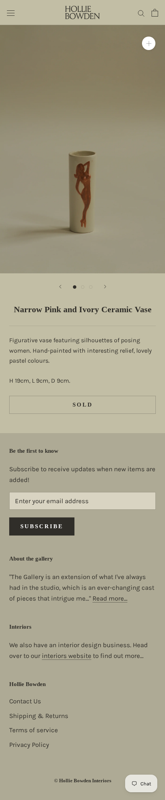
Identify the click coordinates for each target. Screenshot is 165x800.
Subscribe (41, 526)
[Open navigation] (11, 12)
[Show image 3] (90, 287)
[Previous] (60, 286)
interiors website (66, 655)
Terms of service (33, 730)
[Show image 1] (74, 287)
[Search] (141, 12)
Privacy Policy (29, 744)
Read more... (109, 598)
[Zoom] (148, 43)
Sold (83, 405)
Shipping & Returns (38, 716)
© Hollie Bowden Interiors (82, 780)
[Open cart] (155, 13)
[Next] (105, 286)
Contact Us (25, 701)
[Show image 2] (82, 287)
